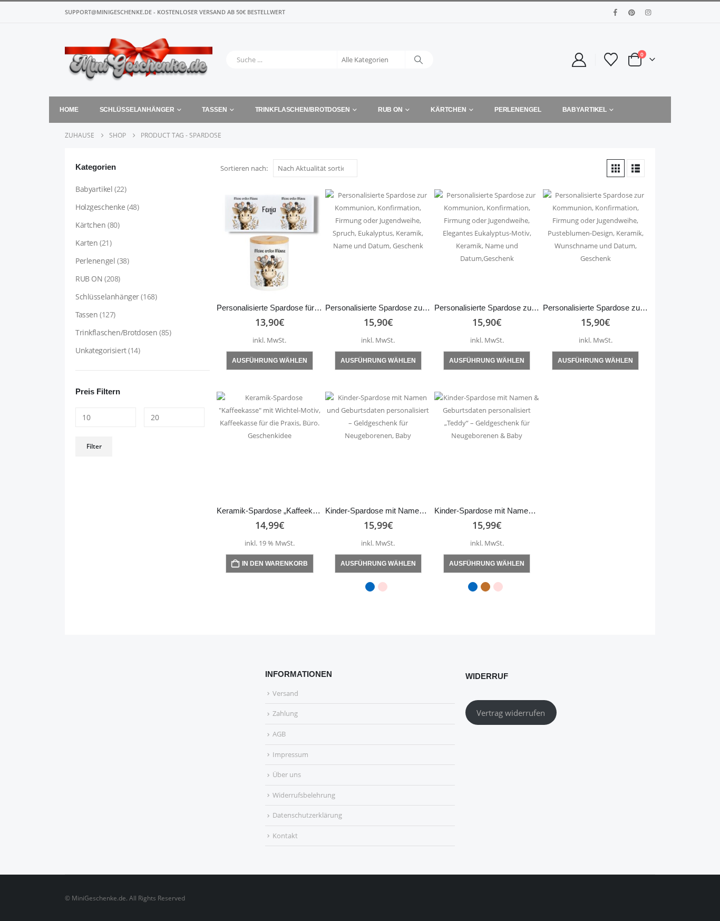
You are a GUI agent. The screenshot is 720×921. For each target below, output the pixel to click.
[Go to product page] (269, 242)
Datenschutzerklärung (307, 815)
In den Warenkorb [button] (275, 563)
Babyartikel (584, 109)
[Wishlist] (611, 59)
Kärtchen (448, 109)
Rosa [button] (382, 587)
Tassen (214, 109)
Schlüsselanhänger (137, 109)
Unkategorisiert (101, 350)
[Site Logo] (138, 59)
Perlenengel (517, 109)
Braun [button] (485, 587)
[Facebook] (615, 12)
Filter (94, 446)
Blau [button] (370, 587)
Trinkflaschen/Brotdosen (302, 109)
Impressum (290, 754)
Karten (86, 243)
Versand (285, 693)
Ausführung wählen (269, 360)
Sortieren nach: (244, 168)
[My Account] (578, 60)
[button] (616, 168)
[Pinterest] (631, 12)
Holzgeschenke (100, 207)
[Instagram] (648, 12)
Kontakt (285, 835)
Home (69, 109)
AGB (279, 734)
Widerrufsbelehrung (304, 795)
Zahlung (285, 713)
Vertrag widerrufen (510, 712)
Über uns (287, 774)
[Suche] (418, 60)
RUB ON (390, 109)
